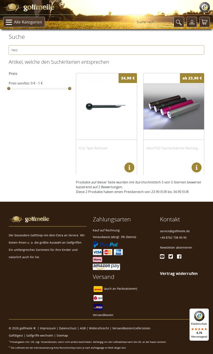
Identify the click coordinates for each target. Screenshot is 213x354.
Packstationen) (127, 289)
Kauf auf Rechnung (106, 230)
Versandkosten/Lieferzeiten (131, 328)
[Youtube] (162, 256)
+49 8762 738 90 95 (173, 237)
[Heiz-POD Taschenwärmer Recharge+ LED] (174, 106)
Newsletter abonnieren (176, 247)
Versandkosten (103, 315)
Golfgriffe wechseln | (41, 335)
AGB (83, 328)
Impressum (48, 328)
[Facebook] (179, 256)
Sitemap (62, 335)
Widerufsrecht (99, 328)
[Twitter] (170, 256)
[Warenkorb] (204, 22)
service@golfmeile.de (175, 231)
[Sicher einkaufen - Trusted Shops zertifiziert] (204, 7)
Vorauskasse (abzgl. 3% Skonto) (114, 237)
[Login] (192, 22)
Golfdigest (16, 335)
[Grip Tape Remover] (106, 106)
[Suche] (179, 22)
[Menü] (206, 311)
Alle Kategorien (28, 22)
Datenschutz (68, 328)
